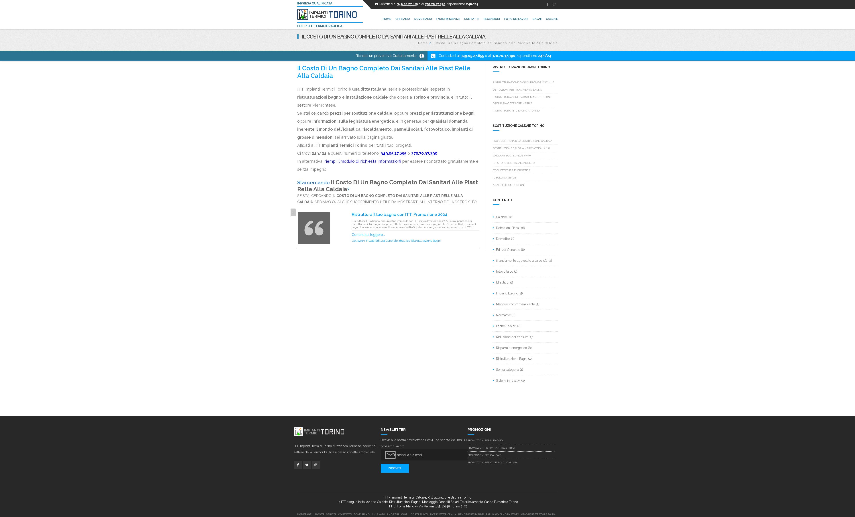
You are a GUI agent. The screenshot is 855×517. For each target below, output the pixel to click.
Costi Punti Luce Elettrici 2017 (433, 514)
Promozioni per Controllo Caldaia (493, 462)
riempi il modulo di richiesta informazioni (362, 161)
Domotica (503, 239)
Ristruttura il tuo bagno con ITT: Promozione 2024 (399, 214)
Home (423, 43)
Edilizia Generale (386, 240)
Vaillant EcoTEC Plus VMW (512, 155)
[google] (554, 4)
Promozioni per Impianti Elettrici (491, 447)
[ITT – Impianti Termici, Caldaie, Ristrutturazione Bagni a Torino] (328, 14)
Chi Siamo (378, 514)
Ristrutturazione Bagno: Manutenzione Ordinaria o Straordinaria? (522, 100)
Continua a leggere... (368, 235)
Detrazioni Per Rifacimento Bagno (517, 89)
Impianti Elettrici (507, 293)
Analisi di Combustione (509, 185)
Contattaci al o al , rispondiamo (495, 56)
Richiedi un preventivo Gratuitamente (386, 56)
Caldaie (501, 217)
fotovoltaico (504, 271)
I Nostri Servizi (325, 514)
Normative (503, 315)
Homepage (304, 514)
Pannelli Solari (506, 326)
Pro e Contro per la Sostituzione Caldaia (522, 140)
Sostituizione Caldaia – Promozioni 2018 (521, 148)
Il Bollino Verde (504, 177)
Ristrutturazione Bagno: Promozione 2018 (523, 82)
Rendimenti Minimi (471, 514)
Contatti (345, 514)
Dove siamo (362, 514)
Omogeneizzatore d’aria (538, 514)
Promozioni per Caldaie (484, 455)
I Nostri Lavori (397, 514)
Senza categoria (507, 369)
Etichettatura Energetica (511, 170)
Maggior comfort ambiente (515, 304)
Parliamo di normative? (502, 514)
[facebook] (547, 4)
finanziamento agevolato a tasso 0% (522, 260)
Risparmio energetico (511, 348)
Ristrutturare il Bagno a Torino (516, 110)
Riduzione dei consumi (512, 337)
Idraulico (404, 240)
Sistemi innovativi (508, 380)
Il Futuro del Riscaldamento (514, 162)
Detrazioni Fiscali (363, 240)
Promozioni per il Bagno (485, 440)
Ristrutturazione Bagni (426, 240)
